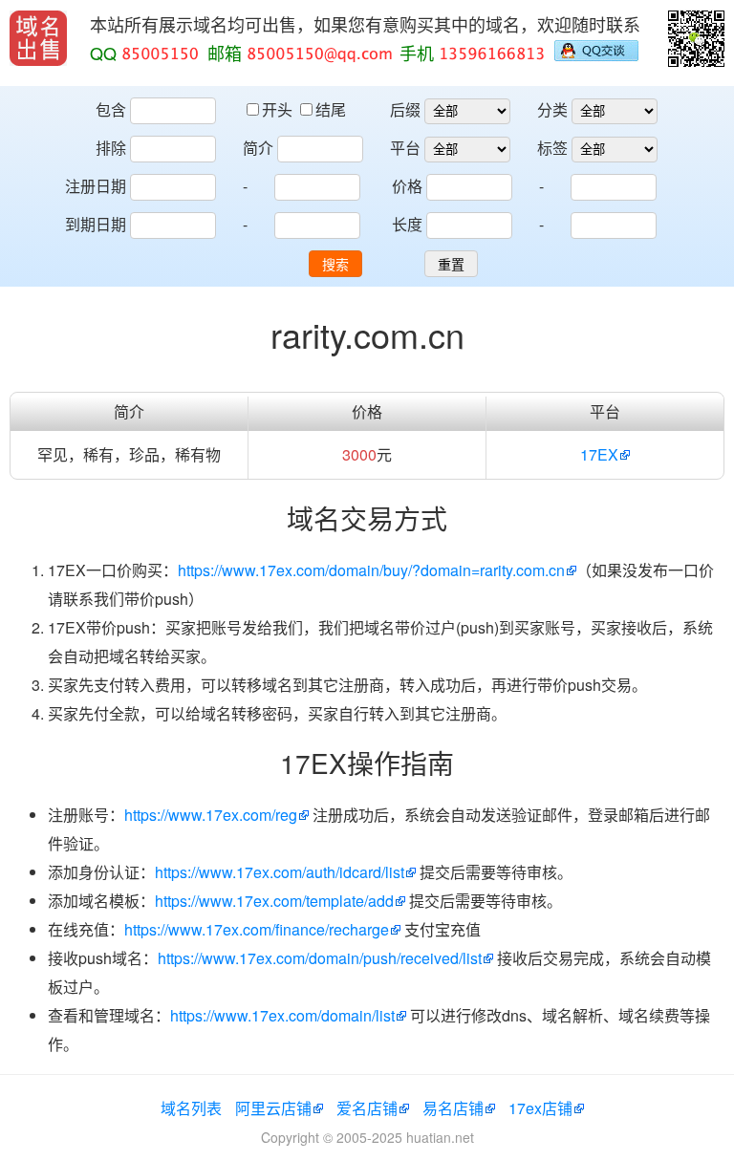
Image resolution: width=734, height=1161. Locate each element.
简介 (258, 148)
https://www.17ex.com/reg (210, 815)
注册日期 (95, 186)
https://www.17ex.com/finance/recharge (256, 929)
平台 (405, 148)
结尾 (330, 109)
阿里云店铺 (273, 1108)
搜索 (335, 264)
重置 (451, 264)
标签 (552, 148)
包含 (111, 109)
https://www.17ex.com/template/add (274, 901)
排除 (111, 148)
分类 (552, 109)
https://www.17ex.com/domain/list (282, 1015)
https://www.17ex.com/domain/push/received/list (320, 958)
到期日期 (95, 224)
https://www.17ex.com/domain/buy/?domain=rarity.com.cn (371, 570)
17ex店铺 (540, 1108)
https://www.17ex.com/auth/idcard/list (279, 872)
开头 (279, 109)
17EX (599, 454)
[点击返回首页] (38, 38)
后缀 (405, 109)
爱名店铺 (367, 1108)
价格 (407, 186)
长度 (407, 224)
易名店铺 (453, 1108)
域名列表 (191, 1108)
